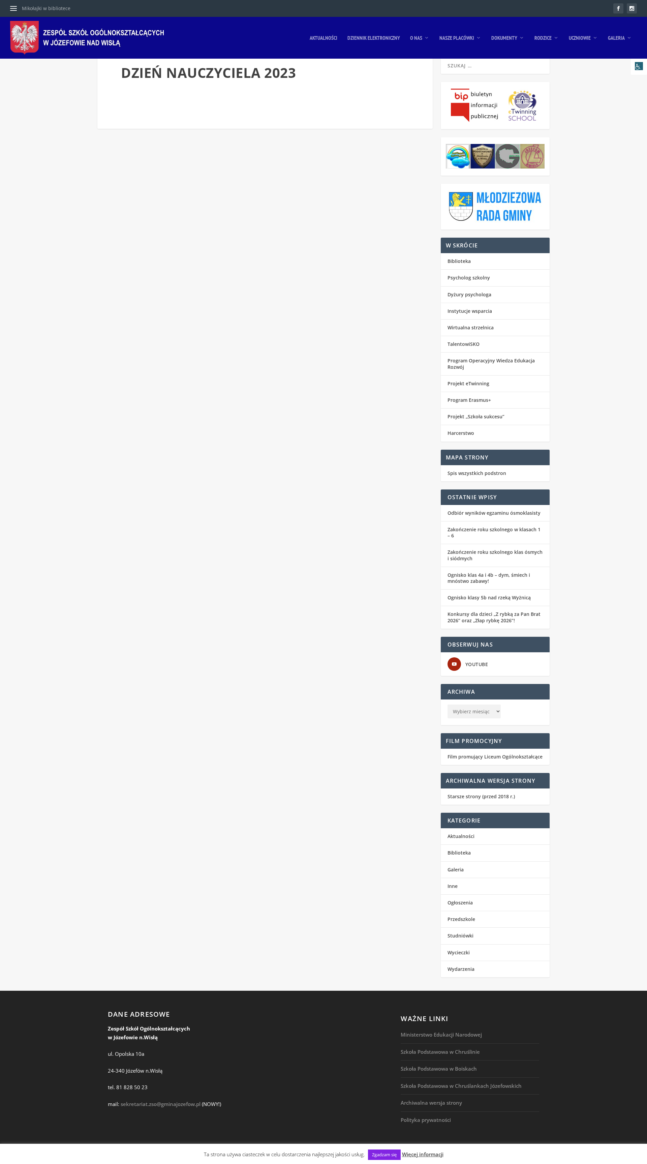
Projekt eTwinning (468, 383)
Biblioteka (459, 261)
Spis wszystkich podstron (477, 473)
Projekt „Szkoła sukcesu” (476, 416)
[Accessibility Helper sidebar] (639, 67)
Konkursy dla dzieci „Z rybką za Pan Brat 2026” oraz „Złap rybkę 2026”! (494, 617)
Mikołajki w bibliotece (46, 8)
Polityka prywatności (426, 1119)
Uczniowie (580, 38)
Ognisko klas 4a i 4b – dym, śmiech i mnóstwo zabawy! (489, 578)
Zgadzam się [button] (384, 1155)
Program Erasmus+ (469, 400)
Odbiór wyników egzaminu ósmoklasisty (494, 513)
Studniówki (460, 935)
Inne (453, 886)
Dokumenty (504, 38)
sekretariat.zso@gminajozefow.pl (161, 1104)
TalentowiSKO (464, 344)
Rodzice (543, 38)
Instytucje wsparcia (470, 311)
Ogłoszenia (460, 902)
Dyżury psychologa (469, 294)
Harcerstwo (461, 433)
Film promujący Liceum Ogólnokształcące (495, 756)
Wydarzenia (461, 969)
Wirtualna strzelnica (471, 327)
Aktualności (323, 38)
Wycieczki (459, 952)
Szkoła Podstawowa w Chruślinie (440, 1051)
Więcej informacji (422, 1154)
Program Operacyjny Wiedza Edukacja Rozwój (491, 363)
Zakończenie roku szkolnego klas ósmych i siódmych (495, 555)
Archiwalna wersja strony (431, 1102)
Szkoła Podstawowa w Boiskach (439, 1068)
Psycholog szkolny (469, 277)
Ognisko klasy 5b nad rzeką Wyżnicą (489, 597)
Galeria (616, 38)
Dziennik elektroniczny (373, 38)
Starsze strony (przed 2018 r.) (481, 796)
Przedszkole (461, 919)
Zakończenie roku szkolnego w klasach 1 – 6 (494, 532)
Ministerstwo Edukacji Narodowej (441, 1034)
